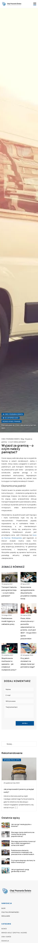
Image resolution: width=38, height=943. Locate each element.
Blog (3, 908)
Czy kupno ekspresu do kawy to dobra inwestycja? (23, 861)
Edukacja (5, 941)
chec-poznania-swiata (14, 414)
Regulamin (6, 916)
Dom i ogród (6, 937)
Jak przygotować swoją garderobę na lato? (20, 870)
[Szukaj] (4, 744)
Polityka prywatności (10, 912)
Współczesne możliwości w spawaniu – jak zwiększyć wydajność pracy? (9, 664)
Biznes (4, 929)
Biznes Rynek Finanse (11, 421)
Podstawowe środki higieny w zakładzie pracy (8, 621)
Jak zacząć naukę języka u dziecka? (21, 825)
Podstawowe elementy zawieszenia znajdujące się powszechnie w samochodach (22, 852)
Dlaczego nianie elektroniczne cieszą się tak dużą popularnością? (22, 834)
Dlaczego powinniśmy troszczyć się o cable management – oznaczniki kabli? (23, 843)
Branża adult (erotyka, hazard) (14, 933)
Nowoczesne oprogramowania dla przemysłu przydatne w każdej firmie (28, 593)
